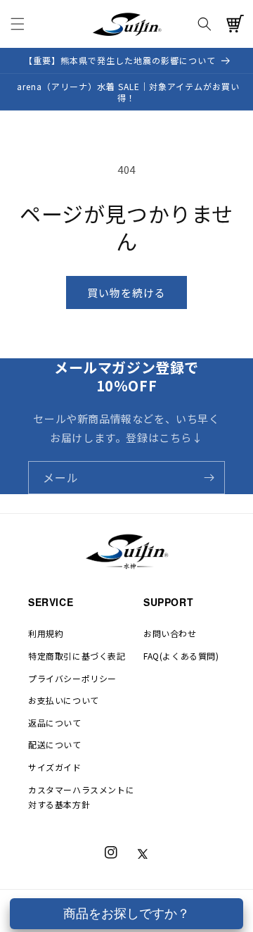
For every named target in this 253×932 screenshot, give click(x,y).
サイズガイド (55, 767)
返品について (55, 723)
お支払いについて (63, 700)
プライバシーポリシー (72, 678)
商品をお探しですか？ (126, 914)
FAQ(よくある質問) (181, 656)
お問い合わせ (170, 633)
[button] (17, 23)
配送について (55, 744)
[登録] (208, 477)
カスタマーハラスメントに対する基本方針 (81, 797)
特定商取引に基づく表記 (77, 656)
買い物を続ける (126, 292)
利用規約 (45, 633)
